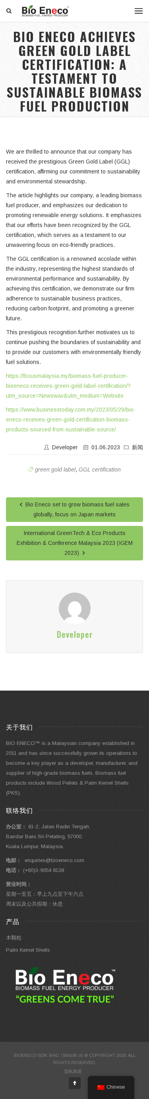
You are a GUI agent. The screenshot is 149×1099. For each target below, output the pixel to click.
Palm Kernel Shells (28, 950)
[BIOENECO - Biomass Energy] (46, 10)
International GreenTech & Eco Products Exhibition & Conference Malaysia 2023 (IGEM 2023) (75, 543)
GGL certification (100, 469)
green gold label (55, 469)
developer (65, 447)
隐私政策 (73, 1071)
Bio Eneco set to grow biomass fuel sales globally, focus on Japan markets (77, 509)
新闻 (137, 447)
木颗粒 (13, 938)
